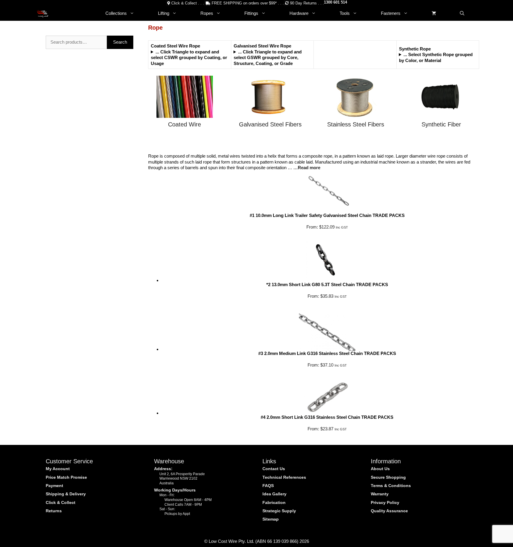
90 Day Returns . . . (307, 3)
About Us (380, 468)
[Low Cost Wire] (42, 13)
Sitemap (270, 519)
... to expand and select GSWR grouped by (268, 57)
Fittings (251, 13)
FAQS (268, 485)
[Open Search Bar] (462, 13)
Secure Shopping (388, 477)
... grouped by (436, 57)
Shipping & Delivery (66, 493)
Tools (345, 13)
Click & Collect (60, 502)
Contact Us (273, 468)
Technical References (284, 477)
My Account (58, 468)
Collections (116, 13)
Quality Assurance (389, 510)
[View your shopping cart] (434, 13)
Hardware (298, 13)
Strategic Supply (279, 510)
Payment (54, 485)
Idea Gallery (274, 493)
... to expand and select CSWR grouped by (189, 57)
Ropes (206, 13)
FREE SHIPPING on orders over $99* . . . (248, 3)
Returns (54, 510)
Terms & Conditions (391, 485)
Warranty (380, 493)
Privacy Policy (385, 502)
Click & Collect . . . (187, 3)
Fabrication (274, 502)
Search (120, 42)
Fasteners (390, 13)
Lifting (163, 13)
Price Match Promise (66, 477)
